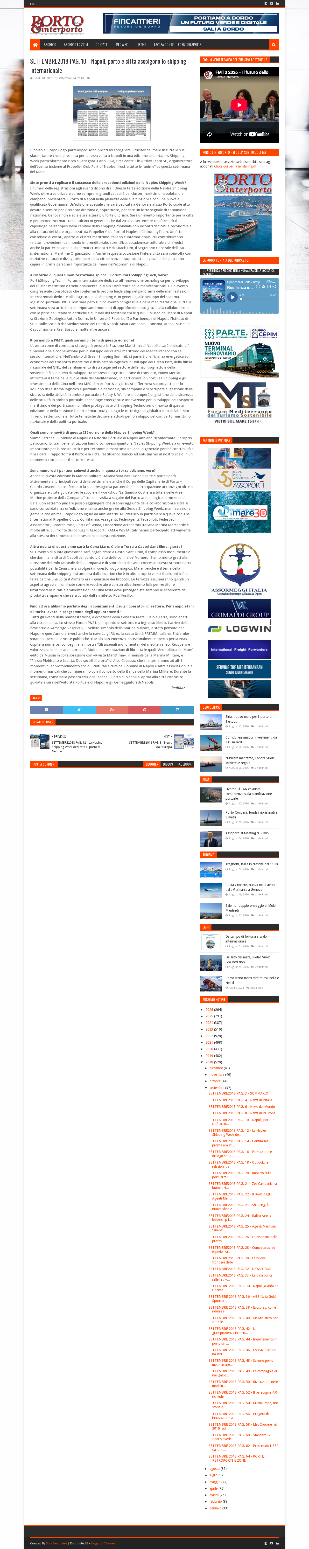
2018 (209, 1062)
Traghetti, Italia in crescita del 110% (252, 864)
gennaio (216, 1508)
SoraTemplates (56, 1543)
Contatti (102, 44)
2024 (209, 1023)
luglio (214, 1475)
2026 (209, 1010)
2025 (209, 1016)
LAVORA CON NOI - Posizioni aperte (177, 44)
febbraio (216, 1501)
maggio (215, 1482)
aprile (214, 1488)
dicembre (217, 1068)
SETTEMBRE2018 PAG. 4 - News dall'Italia (240, 1100)
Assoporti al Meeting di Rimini (247, 833)
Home (32, 4)
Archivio (50, 44)
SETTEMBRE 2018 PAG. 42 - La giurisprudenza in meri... (232, 1331)
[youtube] (271, 3)
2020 (209, 1049)
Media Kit (122, 44)
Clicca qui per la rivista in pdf (235, 166)
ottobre (216, 1081)
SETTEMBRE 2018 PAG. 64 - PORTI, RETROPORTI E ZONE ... (236, 1458)
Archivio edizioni (76, 44)
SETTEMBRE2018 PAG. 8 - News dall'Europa (242, 1113)
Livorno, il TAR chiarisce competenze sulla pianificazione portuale (248, 793)
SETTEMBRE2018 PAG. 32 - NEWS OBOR (240, 1269)
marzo (215, 1495)
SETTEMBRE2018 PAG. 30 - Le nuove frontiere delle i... (237, 1260)
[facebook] (266, 3)
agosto (215, 1469)
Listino (141, 44)
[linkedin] (277, 3)
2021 (209, 1042)
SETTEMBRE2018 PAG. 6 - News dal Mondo (242, 1107)
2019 (209, 1056)
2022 (209, 1036)
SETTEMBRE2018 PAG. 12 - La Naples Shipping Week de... (237, 1133)
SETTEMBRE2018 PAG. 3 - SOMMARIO (238, 1093)
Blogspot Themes (103, 1543)
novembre (217, 1074)
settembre (217, 1088)
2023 (209, 1029)
